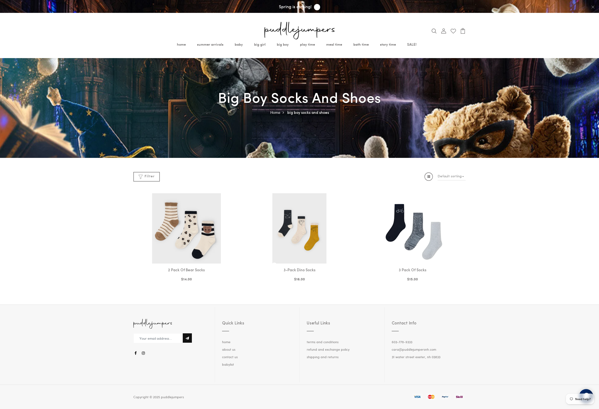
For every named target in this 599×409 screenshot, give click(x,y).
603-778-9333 (402, 342)
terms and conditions (323, 342)
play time (307, 44)
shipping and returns (323, 357)
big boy (283, 44)
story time (388, 44)
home (181, 44)
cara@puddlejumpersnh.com (414, 349)
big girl (260, 44)
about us (228, 349)
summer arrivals (210, 44)
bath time (361, 44)
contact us (230, 357)
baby (239, 44)
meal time (334, 44)
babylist (228, 364)
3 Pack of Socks (412, 270)
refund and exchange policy (328, 349)
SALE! (411, 44)
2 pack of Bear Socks (186, 270)
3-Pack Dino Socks (299, 270)
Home (275, 112)
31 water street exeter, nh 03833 (416, 357)
